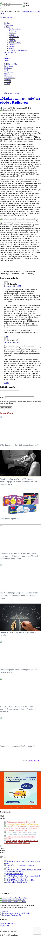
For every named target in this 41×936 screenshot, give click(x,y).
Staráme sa (12, 33)
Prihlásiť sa (4, 911)
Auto (6, 56)
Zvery (6, 54)
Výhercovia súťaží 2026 (14, 874)
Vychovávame (14, 37)
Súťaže (6, 60)
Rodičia (11, 48)
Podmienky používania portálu (10, 915)
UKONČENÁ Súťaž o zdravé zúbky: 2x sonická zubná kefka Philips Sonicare (22, 870)
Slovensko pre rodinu (11, 93)
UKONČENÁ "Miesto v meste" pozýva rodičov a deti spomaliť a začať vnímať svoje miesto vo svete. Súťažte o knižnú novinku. (22, 828)
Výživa (11, 35)
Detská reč (12, 41)
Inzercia (13, 924)
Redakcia (3, 924)
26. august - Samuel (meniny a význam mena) (22, 824)
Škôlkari (12, 39)
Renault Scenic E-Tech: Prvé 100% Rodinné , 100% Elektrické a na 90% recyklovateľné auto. (21, 833)
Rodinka (7, 23)
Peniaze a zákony (15, 43)
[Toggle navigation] (1, 17)
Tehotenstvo (8, 25)
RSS (8, 924)
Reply (6, 336)
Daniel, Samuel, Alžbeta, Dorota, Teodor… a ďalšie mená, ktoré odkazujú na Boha (21, 842)
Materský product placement (18, 50)
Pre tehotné (21, 900)
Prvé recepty (13, 31)
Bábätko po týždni (15, 29)
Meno (2, 397)
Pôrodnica (7, 58)
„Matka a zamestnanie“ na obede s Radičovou (20, 100)
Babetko (7, 27)
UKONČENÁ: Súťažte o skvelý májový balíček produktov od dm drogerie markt (22, 877)
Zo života (12, 46)
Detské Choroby (10, 52)
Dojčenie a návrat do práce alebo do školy (21, 822)
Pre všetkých (23, 898)
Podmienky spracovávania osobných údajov (15, 913)
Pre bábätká (22, 902)
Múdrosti (12, 45)
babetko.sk (8, 17)
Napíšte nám (4, 926)
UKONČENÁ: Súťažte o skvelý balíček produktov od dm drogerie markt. (19, 881)
